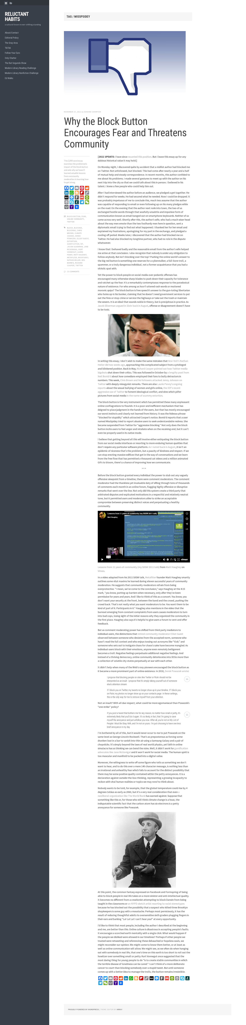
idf (81, 244)
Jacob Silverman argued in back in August (123, 305)
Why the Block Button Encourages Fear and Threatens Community (125, 132)
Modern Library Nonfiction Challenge (21, 73)
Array (119, 1009)
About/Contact (12, 32)
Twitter (70, 222)
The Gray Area (11, 42)
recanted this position (139, 156)
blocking (71, 230)
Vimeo (101, 570)
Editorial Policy (12, 37)
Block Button (73, 216)
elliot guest (83, 238)
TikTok (8, 47)
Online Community (75, 219)
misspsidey (83, 257)
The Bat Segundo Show (15, 63)
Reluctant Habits (17, 16)
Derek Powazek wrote (176, 671)
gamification (73, 244)
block (70, 228)
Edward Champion (92, 112)
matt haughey (80, 255)
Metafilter (150, 577)
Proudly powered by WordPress (83, 1009)
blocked (78, 228)
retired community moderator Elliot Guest (160, 633)
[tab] (6, 3)
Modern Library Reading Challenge (20, 68)
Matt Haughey (173, 567)
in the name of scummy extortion (144, 395)
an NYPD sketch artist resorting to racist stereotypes (156, 903)
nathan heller (73, 260)
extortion (72, 241)
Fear (83, 216)
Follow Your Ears (12, 53)
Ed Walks (9, 78)
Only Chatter (10, 58)
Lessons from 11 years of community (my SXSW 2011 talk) (128, 567)
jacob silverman (75, 246)
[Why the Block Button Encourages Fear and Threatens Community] (128, 68)
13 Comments (73, 271)
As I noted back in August (161, 447)
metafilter (72, 257)
